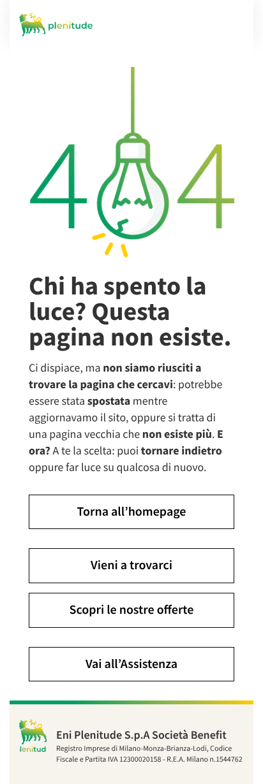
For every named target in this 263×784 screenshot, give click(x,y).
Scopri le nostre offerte (132, 610)
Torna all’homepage (131, 511)
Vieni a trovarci (131, 565)
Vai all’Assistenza (131, 664)
